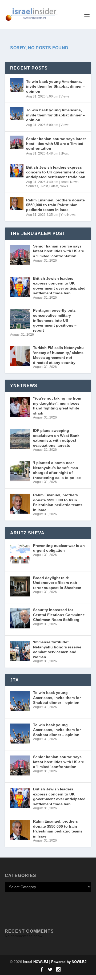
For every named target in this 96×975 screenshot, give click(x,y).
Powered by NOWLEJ (68, 962)
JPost (65, 153)
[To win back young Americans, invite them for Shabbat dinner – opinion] (16, 85)
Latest (53, 186)
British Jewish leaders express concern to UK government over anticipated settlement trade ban (55, 172)
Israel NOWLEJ (35, 962)
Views (65, 96)
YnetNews (68, 215)
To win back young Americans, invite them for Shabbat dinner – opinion (55, 86)
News (64, 186)
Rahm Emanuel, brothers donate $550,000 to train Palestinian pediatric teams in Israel (55, 205)
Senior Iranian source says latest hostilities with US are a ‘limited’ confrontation (56, 144)
